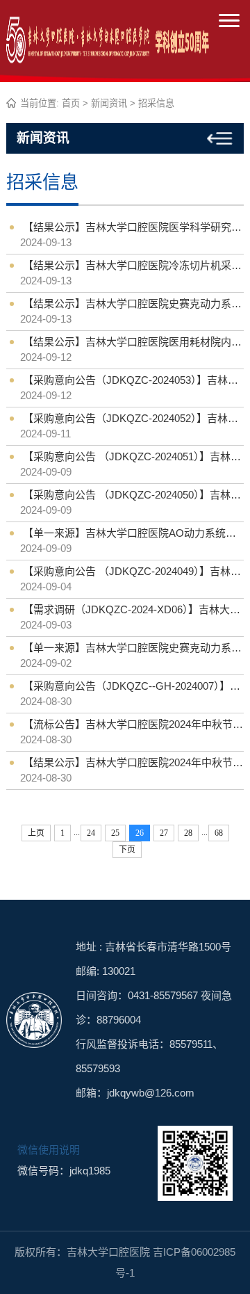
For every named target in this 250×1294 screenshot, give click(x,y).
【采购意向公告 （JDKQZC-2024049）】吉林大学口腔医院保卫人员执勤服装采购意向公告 (133, 571)
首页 (71, 103)
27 (164, 833)
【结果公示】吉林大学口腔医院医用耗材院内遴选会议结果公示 (133, 342)
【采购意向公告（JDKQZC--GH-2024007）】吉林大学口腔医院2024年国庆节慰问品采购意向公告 (133, 686)
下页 (127, 850)
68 (219, 833)
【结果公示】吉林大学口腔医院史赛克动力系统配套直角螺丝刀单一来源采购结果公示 (133, 303)
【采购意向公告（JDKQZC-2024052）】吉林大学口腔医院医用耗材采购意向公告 (133, 418)
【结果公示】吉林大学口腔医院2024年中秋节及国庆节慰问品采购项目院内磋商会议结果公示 (133, 762)
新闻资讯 (109, 103)
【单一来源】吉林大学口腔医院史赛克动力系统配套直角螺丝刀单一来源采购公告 (133, 648)
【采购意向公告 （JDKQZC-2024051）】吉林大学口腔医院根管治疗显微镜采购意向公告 (133, 456)
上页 (36, 833)
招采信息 (156, 103)
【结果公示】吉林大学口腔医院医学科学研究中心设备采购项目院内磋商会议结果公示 (133, 227)
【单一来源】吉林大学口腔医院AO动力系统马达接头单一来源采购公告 (133, 533)
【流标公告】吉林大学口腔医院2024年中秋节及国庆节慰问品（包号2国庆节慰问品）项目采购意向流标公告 (133, 724)
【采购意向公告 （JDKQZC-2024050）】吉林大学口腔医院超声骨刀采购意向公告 (133, 495)
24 (91, 833)
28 (188, 833)
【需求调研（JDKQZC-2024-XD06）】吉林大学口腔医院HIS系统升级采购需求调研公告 (133, 609)
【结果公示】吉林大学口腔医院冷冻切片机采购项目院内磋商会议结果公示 (133, 265)
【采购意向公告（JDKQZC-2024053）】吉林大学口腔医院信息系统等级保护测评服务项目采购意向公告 (133, 380)
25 (115, 833)
